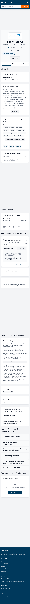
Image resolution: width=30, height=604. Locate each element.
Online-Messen (4, 563)
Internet (5, 146)
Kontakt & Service (15, 361)
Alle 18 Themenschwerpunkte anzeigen (15, 139)
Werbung (11, 146)
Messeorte (3, 571)
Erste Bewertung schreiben (15, 492)
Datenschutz (4, 590)
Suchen (26, 6)
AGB (2, 593)
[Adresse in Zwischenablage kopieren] (26, 243)
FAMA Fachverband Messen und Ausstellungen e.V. (13, 581)
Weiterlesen (15, 111)
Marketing (18, 146)
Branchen (3, 566)
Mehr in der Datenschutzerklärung (13, 259)
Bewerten (15, 58)
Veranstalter (4, 568)
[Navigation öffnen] (27, 2)
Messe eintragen (5, 573)
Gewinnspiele (4, 561)
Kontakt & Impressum (6, 588)
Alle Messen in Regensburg (14, 264)
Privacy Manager (5, 596)
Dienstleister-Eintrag (5, 578)
